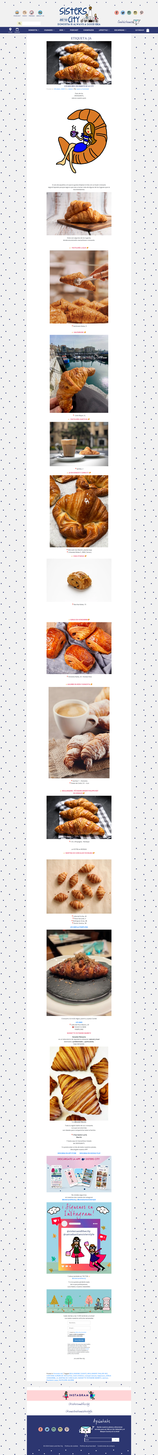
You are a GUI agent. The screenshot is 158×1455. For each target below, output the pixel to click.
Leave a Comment (82, 89)
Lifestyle (103, 30)
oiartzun (105, 1378)
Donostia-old (58, 1373)
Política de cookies (71, 1446)
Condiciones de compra (106, 1446)
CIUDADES (48, 30)
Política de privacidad (88, 1446)
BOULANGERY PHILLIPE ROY (98, 1373)
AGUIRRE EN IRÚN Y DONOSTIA (79, 684)
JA (57, 1378)
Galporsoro (101, 1376)
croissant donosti (91, 1376)
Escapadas (119, 30)
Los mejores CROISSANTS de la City (79, 86)
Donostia (33, 30)
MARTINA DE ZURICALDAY (68, 1378)
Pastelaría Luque (52, 1380)
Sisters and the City (56, 1446)
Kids (61, 30)
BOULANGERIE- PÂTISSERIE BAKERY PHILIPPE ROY (80, 791)
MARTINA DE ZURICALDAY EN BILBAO (79, 853)
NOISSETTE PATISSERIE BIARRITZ (89, 1378)
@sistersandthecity (69, 1200)
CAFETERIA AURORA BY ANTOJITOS (59, 1376)
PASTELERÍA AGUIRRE (66, 1380)
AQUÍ (87, 1349)
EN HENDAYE (78, 793)
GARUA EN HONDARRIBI (79, 620)
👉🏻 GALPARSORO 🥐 (79, 332)
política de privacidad (80, 1332)
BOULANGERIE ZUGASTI (78, 1373)
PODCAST (74, 30)
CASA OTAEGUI (78, 1376)
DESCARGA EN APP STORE (67, 1153)
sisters (70, 89)
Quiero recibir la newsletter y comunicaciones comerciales (76, 1335)
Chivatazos (88, 30)
